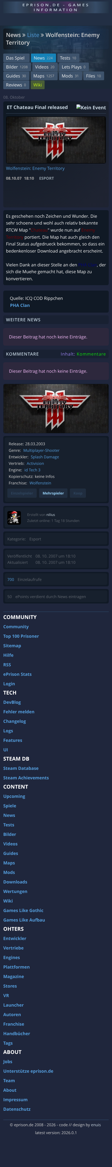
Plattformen (16, 967)
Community (16, 627)
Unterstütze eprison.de (28, 1071)
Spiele (9, 806)
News (43, 58)
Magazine (13, 976)
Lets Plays (73, 67)
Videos (44, 67)
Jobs (7, 1062)
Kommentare (91, 354)
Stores (10, 986)
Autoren (12, 1014)
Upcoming (14, 796)
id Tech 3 (32, 470)
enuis (96, 1125)
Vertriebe (13, 948)
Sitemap (12, 646)
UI (5, 750)
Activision (35, 463)
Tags (8, 1043)
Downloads (15, 882)
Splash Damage (45, 457)
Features (12, 740)
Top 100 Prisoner (21, 636)
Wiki (37, 85)
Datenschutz (16, 1109)
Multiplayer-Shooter (41, 450)
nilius (50, 514)
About (10, 1090)
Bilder (17, 67)
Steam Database (21, 768)
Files (93, 76)
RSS (7, 665)
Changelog (14, 721)
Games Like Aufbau (24, 920)
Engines (11, 957)
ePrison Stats (17, 674)
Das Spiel (15, 58)
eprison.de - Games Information (55, 7)
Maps (43, 76)
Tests (68, 58)
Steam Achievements (26, 778)
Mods (70, 76)
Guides (16, 76)
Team (9, 1081)
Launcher (13, 1005)
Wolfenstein (40, 483)
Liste (33, 35)
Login (9, 684)
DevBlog (12, 702)
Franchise (13, 1024)
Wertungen (15, 891)
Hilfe (8, 655)
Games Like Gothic (23, 910)
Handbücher (16, 1034)
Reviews (16, 85)
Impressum (15, 1100)
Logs (8, 731)
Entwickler (14, 938)
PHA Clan (20, 305)
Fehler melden (19, 712)
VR (6, 995)
